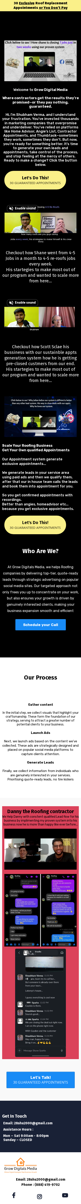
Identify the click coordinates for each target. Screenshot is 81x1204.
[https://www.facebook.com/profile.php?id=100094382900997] (15, 1195)
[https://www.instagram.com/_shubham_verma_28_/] (40, 1196)
